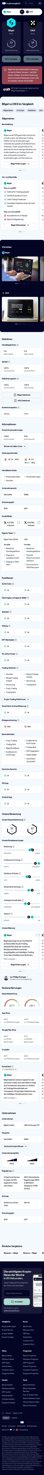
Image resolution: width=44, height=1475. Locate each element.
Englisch (14, 1418)
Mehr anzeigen (9, 959)
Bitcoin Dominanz (29, 1405)
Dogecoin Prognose (30, 1373)
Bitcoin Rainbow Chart (31, 1398)
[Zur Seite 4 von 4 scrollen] (27, 324)
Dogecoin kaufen (8, 1402)
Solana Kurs (27, 1337)
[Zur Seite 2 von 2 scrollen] (24, 170)
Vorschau (20, 110)
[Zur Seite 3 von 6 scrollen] (24, 283)
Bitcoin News (7, 1355)
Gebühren (32, 110)
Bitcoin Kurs (27, 1326)
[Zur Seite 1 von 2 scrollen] (20, 170)
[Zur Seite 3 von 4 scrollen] (24, 324)
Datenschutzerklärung (11, 1310)
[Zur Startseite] (11, 3)
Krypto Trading (7, 1337)
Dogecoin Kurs (28, 1344)
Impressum (12, 1426)
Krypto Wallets (7, 1333)
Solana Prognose (29, 1366)
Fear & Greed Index (30, 1395)
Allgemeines (8, 110)
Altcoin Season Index (31, 1402)
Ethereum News (8, 1359)
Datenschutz (21, 1426)
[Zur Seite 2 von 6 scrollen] (20, 283)
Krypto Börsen (7, 1330)
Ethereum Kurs (28, 1330)
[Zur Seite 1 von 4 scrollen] (16, 324)
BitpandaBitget (11, 1253)
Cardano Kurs (28, 1341)
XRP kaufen (6, 1392)
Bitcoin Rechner (29, 1385)
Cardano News (8, 1370)
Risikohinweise (32, 1426)
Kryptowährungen (9, 1326)
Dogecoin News (8, 1373)
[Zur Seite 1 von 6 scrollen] (16, 283)
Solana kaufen (7, 1395)
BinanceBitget (30, 1253)
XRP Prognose (28, 1363)
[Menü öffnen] (20, 268)
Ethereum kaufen (8, 1388)
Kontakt (4, 1426)
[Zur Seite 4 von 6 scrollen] (27, 283)
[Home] (3, 1413)
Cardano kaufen (8, 1399)
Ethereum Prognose (30, 1359)
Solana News (7, 1366)
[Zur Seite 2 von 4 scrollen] (20, 324)
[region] (22, 150)
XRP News (6, 1363)
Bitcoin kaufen (7, 1385)
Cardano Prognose (30, 1370)
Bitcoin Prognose (29, 1355)
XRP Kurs (26, 1333)
